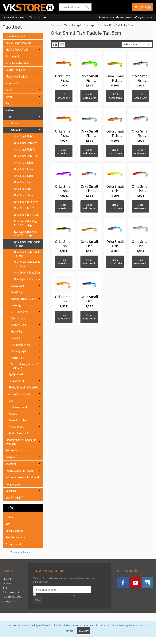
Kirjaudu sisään (145, 17)
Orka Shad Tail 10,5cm (26, 215)
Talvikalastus (13, 457)
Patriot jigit (17, 357)
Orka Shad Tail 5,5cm (26, 202)
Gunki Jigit (17, 331)
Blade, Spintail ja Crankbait (24, 387)
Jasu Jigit (16, 305)
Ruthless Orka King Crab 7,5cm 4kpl (25, 233)
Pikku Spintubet (17, 420)
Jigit (11, 116)
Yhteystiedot (13, 544)
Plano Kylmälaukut (16, 76)
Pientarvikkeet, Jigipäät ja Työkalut (21, 442)
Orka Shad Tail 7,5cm (26, 208)
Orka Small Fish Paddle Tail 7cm (27, 254)
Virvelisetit (12, 83)
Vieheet (10, 110)
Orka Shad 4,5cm (23, 169)
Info (8, 524)
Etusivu (7, 579)
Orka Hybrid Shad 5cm (27, 272)
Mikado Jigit (18, 318)
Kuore (14, 123)
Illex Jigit (16, 338)
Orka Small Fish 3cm (25, 136)
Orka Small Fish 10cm (26, 156)
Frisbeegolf (12, 56)
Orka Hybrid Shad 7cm (27, 279)
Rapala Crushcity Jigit (24, 298)
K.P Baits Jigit (19, 312)
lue (73, 595)
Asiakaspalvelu (106, 17)
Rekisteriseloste (15, 537)
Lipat (11, 400)
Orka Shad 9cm (22, 189)
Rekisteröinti (125, 17)
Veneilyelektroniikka (17, 63)
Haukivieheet (16, 381)
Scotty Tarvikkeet (16, 70)
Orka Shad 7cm (22, 182)
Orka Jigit (16, 130)
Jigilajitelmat (15, 374)
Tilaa (37, 600)
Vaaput (12, 413)
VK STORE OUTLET (17, 49)
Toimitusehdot (14, 531)
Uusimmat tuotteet (13, 17)
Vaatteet (11, 464)
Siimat (9, 103)
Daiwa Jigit (17, 285)
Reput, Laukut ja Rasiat (19, 470)
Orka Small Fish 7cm (25, 149)
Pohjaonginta (13, 484)
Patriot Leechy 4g (18, 433)
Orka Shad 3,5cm (23, 162)
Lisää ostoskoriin (63, 96)
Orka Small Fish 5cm (25, 143)
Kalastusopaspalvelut (18, 43)
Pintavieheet (16, 426)
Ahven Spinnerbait (19, 394)
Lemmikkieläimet (15, 36)
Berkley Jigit (18, 351)
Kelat (9, 90)
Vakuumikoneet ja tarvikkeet (22, 477)
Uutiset (10, 517)
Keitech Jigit (18, 325)
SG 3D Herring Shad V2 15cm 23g (24, 366)
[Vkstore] (28, 7)
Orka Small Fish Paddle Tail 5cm (27, 243)
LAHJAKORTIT (14, 497)
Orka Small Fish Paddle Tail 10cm (27, 264)
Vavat (9, 97)
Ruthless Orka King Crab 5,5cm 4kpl (25, 223)
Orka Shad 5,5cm (23, 175)
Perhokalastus (14, 450)
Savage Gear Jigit (21, 344)
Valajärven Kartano (20, 552)
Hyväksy (84, 630)
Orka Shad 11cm (23, 195)
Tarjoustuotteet (38, 17)
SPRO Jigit (17, 292)
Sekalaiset (12, 491)
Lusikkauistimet (17, 407)
